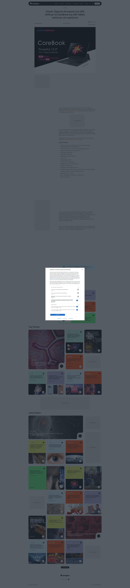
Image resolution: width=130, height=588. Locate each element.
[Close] (83, 270)
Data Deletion (59, 318)
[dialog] (65, 294)
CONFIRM (58, 314)
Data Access (65, 318)
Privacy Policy (71, 318)
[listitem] (65, 287)
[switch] (77, 289)
